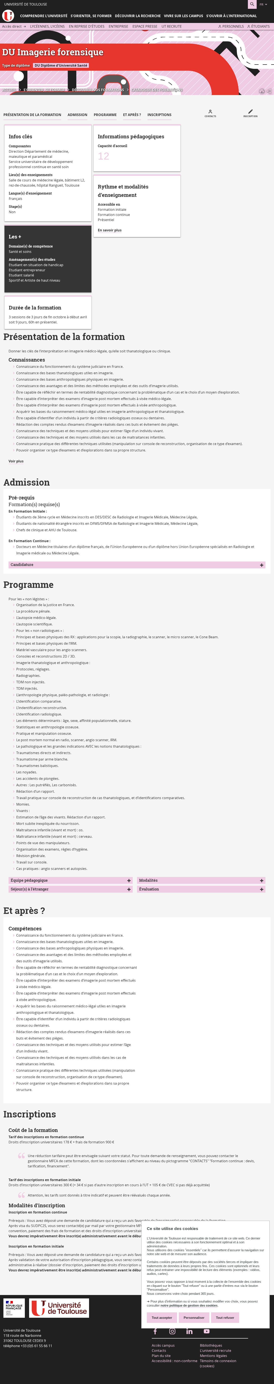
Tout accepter (162, 1317)
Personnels (233, 26)
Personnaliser (194, 1317)
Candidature (22, 564)
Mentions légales (213, 1355)
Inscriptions (159, 114)
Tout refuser (225, 1317)
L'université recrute (215, 1350)
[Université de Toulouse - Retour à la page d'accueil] (8, 16)
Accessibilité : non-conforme (174, 1360)
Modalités (148, 880)
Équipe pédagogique (29, 880)
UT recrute (172, 26)
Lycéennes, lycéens (47, 26)
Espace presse (145, 26)
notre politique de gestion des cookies (189, 1305)
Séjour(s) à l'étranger (30, 889)
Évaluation (149, 889)
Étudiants (260, 26)
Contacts (159, 1350)
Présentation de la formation (32, 114)
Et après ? (132, 114)
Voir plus (16, 461)
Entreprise (118, 26)
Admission (77, 114)
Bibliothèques (211, 1345)
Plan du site (161, 1355)
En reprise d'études (86, 26)
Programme (105, 114)
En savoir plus (110, 230)
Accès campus (163, 1345)
